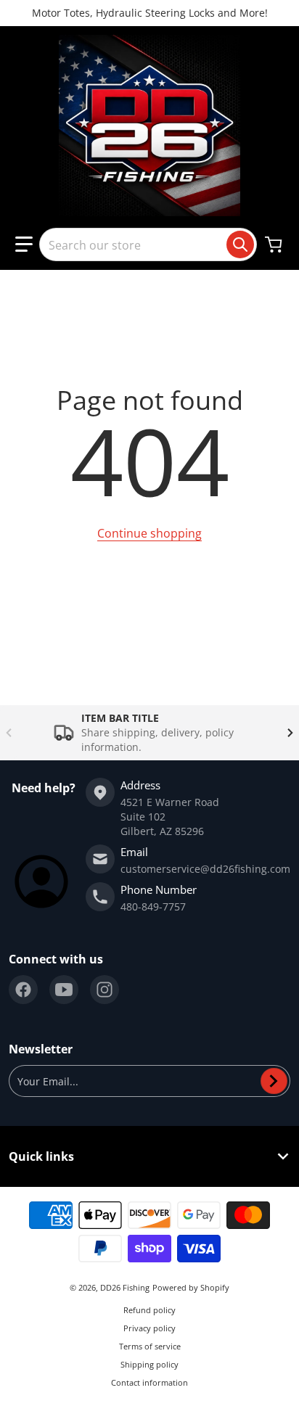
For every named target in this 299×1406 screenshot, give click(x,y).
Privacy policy (149, 1328)
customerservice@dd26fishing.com (205, 869)
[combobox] (148, 244)
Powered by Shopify (190, 1287)
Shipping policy (149, 1364)
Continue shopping (149, 533)
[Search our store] (240, 244)
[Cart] (275, 244)
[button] (24, 244)
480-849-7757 (153, 906)
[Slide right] (290, 732)
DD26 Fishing (125, 1287)
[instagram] (104, 989)
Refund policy (149, 1309)
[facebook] (23, 989)
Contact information (149, 1382)
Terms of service (150, 1346)
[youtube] (63, 989)
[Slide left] (8, 732)
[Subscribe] (274, 1081)
